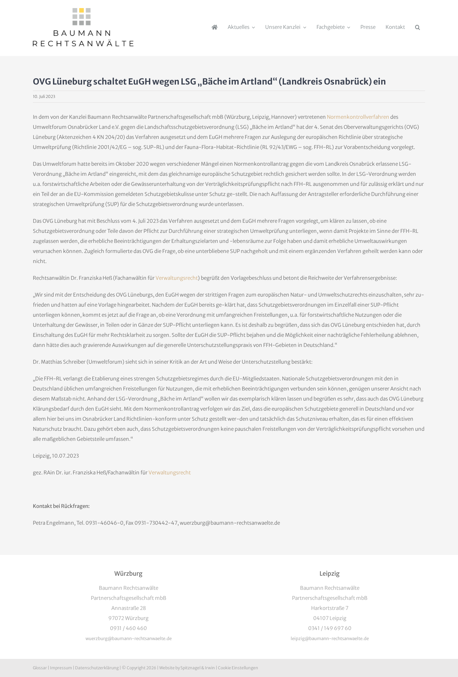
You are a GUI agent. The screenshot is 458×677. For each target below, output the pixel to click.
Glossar (40, 667)
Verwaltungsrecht (177, 278)
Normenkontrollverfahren (358, 117)
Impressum (61, 667)
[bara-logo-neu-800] (83, 10)
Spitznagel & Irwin (197, 667)
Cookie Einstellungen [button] (238, 667)
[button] (417, 27)
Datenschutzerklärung (97, 667)
